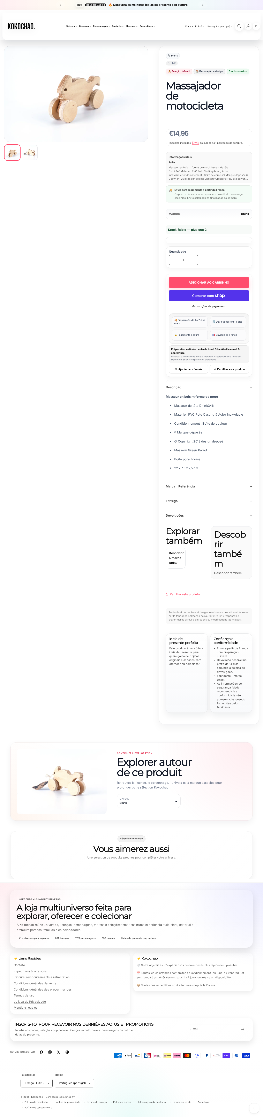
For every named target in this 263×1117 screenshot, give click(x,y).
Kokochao (37, 1096)
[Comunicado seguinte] (202, 4)
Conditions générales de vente (35, 983)
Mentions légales (25, 1007)
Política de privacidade (67, 1102)
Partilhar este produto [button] (185, 594)
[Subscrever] (242, 1029)
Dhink (245, 213)
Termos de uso (24, 995)
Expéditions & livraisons (30, 971)
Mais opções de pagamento (209, 306)
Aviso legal (204, 1102)
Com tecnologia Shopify (60, 1096)
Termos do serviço (97, 1102)
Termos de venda (181, 1102)
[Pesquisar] (239, 26)
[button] (256, 26)
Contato (19, 965)
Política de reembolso (36, 1102)
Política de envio (122, 1102)
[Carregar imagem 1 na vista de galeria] (12, 152)
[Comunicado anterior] (60, 4)
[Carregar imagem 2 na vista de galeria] (30, 152)
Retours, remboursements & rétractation (42, 977)
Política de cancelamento (38, 1107)
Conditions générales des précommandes (43, 989)
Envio (195, 142)
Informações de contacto (152, 1102)
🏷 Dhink (173, 55)
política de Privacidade (30, 1001)
